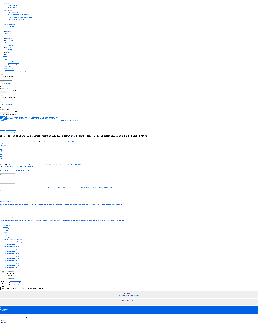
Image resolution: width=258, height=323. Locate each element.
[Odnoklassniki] (129, 152)
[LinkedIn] (129, 154)
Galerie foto (8, 31)
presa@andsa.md (14, 284)
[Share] (129, 163)
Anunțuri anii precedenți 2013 (12, 256)
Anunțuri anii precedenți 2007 (12, 267)
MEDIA (4, 23)
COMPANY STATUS (12, 7)
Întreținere (7, 36)
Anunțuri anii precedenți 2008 (12, 265)
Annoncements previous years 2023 (13, 239)
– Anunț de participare (5, 145)
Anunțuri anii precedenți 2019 (12, 246)
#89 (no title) (8, 235)
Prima (1, 130)
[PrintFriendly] (129, 161)
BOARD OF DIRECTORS (10, 9)
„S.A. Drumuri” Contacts (13, 63)
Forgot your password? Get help (7, 104)
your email (14, 90)
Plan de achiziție (6, 225)
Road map (5, 56)
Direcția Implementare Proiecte (15, 12)
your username (15, 78)
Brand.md (7, 310)
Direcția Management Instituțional (16, 19)
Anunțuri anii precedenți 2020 (9, 130)
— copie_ (7, 228)
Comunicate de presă (10, 24)
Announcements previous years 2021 (14, 242)
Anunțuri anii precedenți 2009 (12, 263)
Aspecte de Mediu (9, 40)
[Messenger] (129, 156)
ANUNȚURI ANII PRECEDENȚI (9, 234)
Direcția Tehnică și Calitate (14, 16)
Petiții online (8, 66)
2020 (6, 232)
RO (256, 124)
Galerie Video (8, 33)
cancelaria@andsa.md (15, 281)
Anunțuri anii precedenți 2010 (12, 262)
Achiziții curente (6, 223)
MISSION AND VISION (13, 5)
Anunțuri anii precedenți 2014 (12, 255)
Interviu (10, 29)
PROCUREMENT (9, 47)
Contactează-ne (9, 68)
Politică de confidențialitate (6, 85)
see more (2, 320)
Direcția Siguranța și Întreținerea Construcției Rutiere (20, 17)
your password (15, 79)
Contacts (5, 57)
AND (4, 2)
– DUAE (1, 143)
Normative (10, 45)
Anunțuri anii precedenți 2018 (12, 248)
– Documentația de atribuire (73, 141)
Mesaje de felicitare (10, 28)
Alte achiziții (5, 227)
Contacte (7, 59)
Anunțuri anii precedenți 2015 (12, 253)
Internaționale (11, 50)
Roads (4, 35)
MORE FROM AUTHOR (21, 170)
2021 (6, 230)
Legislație (7, 43)
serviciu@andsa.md (15, 282)
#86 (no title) (8, 237)
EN (253, 124)
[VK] (129, 158)
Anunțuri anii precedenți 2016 (12, 251)
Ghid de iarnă (11, 26)
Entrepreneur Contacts (13, 64)
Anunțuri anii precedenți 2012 (12, 258)
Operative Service (9, 70)
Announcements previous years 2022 (14, 241)
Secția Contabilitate (12, 21)
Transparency (6, 42)
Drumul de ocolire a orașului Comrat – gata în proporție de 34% (19, 166)
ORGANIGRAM (8, 10)
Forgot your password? (5, 83)
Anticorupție (8, 54)
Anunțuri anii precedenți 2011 (12, 260)
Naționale (10, 49)
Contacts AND (11, 61)
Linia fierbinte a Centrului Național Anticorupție (15, 71)
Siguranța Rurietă (9, 38)
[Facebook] (129, 150)
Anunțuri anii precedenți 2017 (12, 249)
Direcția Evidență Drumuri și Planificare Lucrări (18, 14)
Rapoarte (7, 52)
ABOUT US (7, 3)
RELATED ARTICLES (7, 170)
